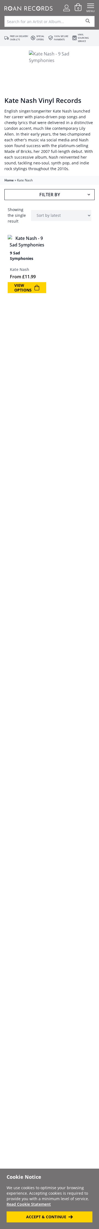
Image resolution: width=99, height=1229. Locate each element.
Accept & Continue (46, 1216)
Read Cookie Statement (29, 1204)
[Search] (88, 21)
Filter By (49, 195)
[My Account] (66, 8)
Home (9, 180)
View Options (23, 288)
